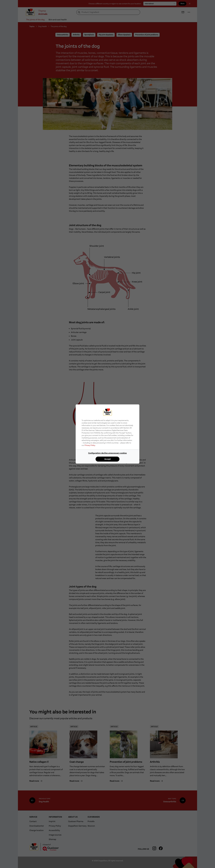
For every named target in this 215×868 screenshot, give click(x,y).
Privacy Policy (90, 445)
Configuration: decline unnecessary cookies (107, 453)
